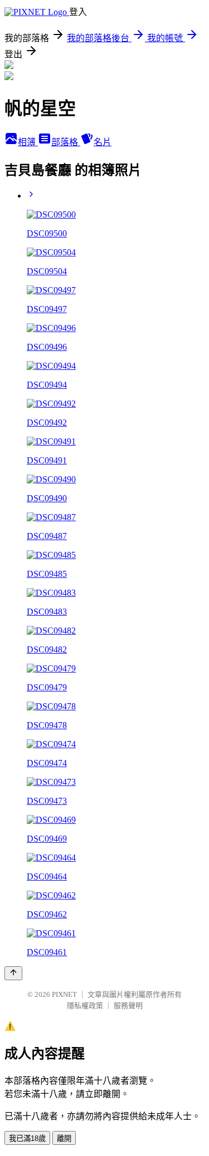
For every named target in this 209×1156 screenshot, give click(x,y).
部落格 (65, 142)
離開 (64, 1138)
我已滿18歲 (27, 1138)
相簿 (28, 142)
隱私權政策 (85, 1005)
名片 (102, 142)
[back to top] (13, 973)
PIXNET (64, 994)
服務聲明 (128, 1005)
